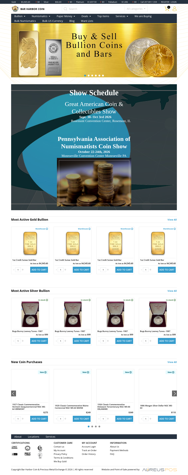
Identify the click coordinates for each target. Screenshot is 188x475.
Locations (33, 436)
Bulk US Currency (52, 21)
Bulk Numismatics (25, 21)
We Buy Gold (60, 461)
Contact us (59, 446)
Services (50, 436)
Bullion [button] (18, 16)
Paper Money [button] (64, 16)
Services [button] (120, 16)
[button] (85, 75)
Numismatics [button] (39, 16)
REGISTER (165, 2)
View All (172, 219)
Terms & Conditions (63, 457)
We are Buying (143, 16)
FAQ (112, 454)
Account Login (89, 446)
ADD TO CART (39, 269)
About (17, 436)
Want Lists (87, 21)
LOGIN (173, 2)
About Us (114, 446)
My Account (59, 450)
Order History (89, 454)
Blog (72, 21)
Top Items (103, 16)
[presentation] (13, 393)
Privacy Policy (60, 454)
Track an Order (89, 450)
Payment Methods (119, 450)
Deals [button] (84, 16)
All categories (135, 8)
